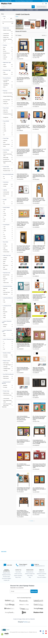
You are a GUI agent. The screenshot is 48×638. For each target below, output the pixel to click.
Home (17, 16)
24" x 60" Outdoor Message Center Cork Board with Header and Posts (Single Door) (23, 55)
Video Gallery (30, 575)
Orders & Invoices (18, 573)
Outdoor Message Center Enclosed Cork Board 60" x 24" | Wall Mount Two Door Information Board (39, 345)
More (37, 9)
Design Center (29, 569)
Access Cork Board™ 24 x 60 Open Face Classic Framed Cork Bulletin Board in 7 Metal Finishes (23, 127)
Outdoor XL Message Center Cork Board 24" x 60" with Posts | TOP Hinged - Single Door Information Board (39, 247)
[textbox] (4, 18)
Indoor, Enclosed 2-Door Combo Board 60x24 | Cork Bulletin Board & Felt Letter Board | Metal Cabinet (23, 176)
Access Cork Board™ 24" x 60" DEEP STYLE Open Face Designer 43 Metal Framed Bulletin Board (39, 151)
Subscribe (34, 591)
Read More (3, 551)
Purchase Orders (6, 576)
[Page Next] (33, 520)
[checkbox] (8, 30)
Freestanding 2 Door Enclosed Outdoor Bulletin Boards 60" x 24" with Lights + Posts (23, 489)
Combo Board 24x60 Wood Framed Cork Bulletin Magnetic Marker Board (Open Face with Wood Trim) (39, 296)
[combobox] (18, 6)
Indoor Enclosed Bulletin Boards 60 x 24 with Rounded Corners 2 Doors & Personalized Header (23, 418)
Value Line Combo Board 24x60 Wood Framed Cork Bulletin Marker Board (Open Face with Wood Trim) (39, 369)
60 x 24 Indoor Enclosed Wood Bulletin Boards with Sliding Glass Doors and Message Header (39, 418)
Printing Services (29, 571)
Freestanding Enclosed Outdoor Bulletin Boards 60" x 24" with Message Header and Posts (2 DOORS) (39, 442)
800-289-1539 (8, 1)
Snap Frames (30, 9)
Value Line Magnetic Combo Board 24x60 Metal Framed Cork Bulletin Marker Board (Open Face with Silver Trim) (23, 296)
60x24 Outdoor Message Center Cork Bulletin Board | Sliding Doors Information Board (23, 369)
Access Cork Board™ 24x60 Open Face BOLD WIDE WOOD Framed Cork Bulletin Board (39, 126)
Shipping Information (6, 574)
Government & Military (6, 578)
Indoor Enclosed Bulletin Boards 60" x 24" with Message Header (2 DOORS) (39, 511)
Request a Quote (6, 572)
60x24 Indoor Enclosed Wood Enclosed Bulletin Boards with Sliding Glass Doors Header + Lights (39, 466)
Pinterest (46, 631)
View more (4, 406)
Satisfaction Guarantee (41, 573)
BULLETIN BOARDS (9, 9)
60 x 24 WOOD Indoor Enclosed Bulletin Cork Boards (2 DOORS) (23, 465)
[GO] (33, 6)
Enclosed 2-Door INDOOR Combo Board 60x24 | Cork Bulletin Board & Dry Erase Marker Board (23, 200)
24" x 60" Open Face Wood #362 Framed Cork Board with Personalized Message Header (39, 103)
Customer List (41, 571)
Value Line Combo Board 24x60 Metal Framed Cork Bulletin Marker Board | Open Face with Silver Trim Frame (23, 393)
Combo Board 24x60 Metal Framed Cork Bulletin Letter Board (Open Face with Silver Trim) (39, 272)
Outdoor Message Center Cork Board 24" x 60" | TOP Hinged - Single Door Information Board (23, 223)
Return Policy (18, 577)
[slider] (2, 21)
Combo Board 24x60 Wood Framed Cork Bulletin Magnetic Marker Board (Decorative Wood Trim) (38, 320)
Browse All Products (41, 6)
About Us (41, 569)
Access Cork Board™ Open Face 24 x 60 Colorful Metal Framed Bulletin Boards (23, 103)
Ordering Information (6, 570)
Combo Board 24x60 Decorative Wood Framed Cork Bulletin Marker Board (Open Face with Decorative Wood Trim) (39, 393)
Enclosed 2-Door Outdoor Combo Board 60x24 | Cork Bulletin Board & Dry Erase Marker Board (39, 223)
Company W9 (6, 580)
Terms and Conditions (41, 577)
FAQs (30, 577)
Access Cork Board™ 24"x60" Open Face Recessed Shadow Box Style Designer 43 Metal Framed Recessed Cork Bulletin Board (23, 151)
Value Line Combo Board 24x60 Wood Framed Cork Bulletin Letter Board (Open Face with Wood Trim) (23, 272)
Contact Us (44, 1)
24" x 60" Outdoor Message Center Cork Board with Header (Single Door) (39, 54)
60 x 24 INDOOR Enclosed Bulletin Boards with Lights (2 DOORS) (39, 489)
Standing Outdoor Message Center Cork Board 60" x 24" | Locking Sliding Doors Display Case (23, 345)
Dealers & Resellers (18, 575)
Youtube (46, 633)
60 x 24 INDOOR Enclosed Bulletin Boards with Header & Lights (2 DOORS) (23, 441)
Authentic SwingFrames (30, 573)
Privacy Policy (41, 575)
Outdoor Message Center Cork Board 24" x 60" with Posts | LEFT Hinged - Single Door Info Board (39, 200)
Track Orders (18, 571)
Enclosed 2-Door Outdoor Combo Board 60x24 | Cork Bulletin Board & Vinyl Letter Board (39, 176)
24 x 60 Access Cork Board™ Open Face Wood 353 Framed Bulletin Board (23, 78)
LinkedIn (43, 633)
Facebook (40, 631)
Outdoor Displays (19, 9)
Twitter (43, 631)
